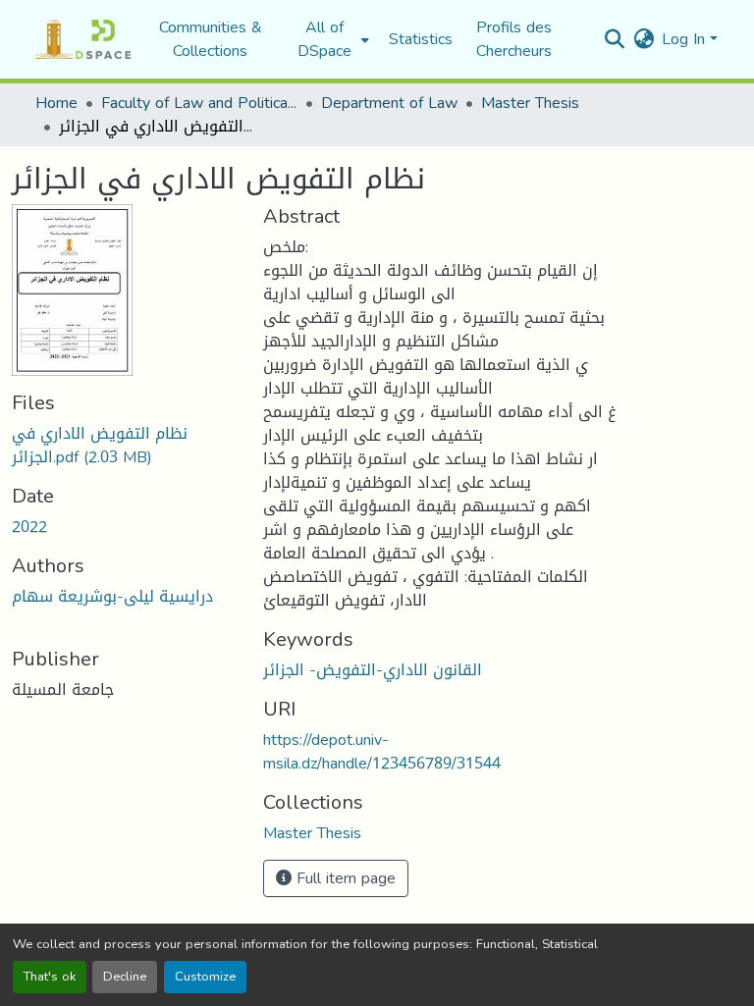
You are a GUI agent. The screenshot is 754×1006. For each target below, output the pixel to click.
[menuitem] (330, 39)
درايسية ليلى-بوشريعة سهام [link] (112, 596)
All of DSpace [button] (324, 39)
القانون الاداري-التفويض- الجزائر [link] (372, 670)
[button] (83, 39)
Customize (205, 976)
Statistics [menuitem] (421, 39)
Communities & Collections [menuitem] (210, 39)
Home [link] (56, 103)
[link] (126, 445)
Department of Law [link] (389, 103)
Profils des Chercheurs (514, 39)
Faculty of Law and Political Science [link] (199, 103)
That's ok (50, 976)
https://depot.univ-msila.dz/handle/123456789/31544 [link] (382, 751)
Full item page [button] (344, 878)
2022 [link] (29, 526)
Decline (124, 976)
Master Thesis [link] (530, 103)
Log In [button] (686, 39)
